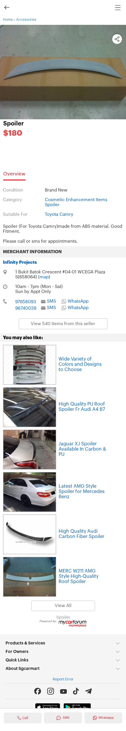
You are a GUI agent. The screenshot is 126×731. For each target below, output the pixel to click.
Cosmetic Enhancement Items (76, 200)
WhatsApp (78, 301)
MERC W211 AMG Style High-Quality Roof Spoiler (78, 576)
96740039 (25, 308)
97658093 (25, 302)
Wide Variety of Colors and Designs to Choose (80, 364)
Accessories (26, 19)
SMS (51, 301)
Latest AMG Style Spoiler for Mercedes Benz (82, 491)
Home (8, 19)
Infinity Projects (20, 262)
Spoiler (13, 124)
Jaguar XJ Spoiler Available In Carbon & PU (82, 449)
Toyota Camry (59, 214)
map (44, 277)
